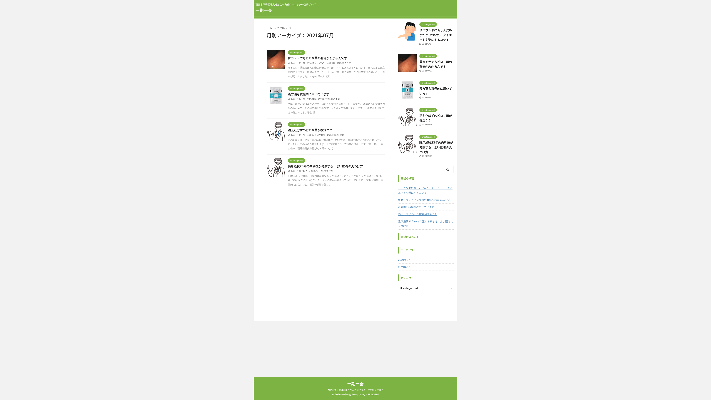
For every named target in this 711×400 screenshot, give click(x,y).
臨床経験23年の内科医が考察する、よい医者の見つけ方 (325, 166)
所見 (339, 62)
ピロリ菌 (331, 62)
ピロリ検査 (320, 134)
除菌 (342, 134)
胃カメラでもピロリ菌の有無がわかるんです (317, 58)
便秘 (314, 98)
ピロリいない (319, 62)
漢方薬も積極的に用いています (308, 94)
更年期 (321, 98)
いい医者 (310, 170)
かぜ (309, 98)
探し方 (319, 170)
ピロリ (310, 134)
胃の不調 (335, 98)
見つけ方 (328, 170)
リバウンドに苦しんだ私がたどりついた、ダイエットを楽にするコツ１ (435, 34)
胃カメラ (346, 62)
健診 (329, 134)
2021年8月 (404, 259)
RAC (308, 62)
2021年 (281, 27)
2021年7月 (404, 267)
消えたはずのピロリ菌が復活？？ (310, 130)
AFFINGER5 (372, 394)
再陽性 (335, 134)
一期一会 (264, 10)
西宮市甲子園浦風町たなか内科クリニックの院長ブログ (355, 390)
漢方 (328, 98)
